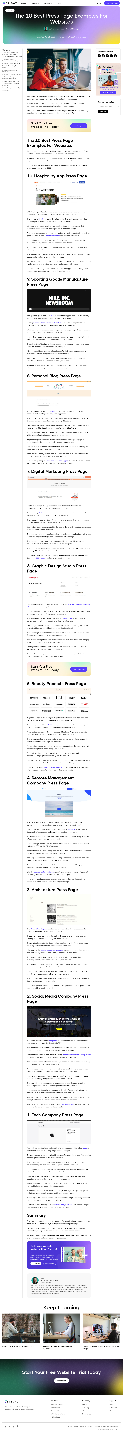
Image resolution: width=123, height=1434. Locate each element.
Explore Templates (49, 1263)
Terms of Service (86, 1426)
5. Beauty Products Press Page (12, 74)
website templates (52, 236)
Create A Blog (56, 1411)
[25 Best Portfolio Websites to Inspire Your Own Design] (102, 1332)
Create (23, 3)
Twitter (10, 1426)
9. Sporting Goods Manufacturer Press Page (10, 60)
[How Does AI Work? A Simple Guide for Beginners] (61, 1332)
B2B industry (41, 558)
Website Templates (58, 1414)
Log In (99, 3)
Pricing (58, 3)
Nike (52, 316)
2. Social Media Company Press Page (10, 84)
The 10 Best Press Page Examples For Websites (10, 53)
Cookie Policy (113, 1426)
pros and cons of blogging (57, 461)
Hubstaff (71, 829)
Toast (41, 219)
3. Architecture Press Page (10, 81)
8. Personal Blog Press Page (11, 63)
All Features (55, 1417)
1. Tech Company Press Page (11, 88)
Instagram (14, 1426)
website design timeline (64, 1205)
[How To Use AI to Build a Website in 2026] (21, 1332)
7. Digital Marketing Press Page (10, 66)
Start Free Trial (108, 92)
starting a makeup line (53, 767)
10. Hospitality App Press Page (12, 56)
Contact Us (113, 1411)
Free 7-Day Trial (112, 3)
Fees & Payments (100, 1426)
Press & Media (87, 1414)
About (84, 1404)
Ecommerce (55, 1408)
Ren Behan (54, 411)
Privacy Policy (73, 1426)
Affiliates (85, 1411)
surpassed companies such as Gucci (48, 323)
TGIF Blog (10, 10)
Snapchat (53, 1041)
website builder (68, 1104)
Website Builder (57, 1404)
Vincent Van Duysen (39, 929)
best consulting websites (44, 872)
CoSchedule (43, 513)
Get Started (61, 1381)
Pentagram (67, 618)
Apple (85, 1148)
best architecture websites (52, 950)
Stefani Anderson (58, 29)
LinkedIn (18, 1426)
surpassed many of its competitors (76, 1055)
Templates (35, 3)
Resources (47, 3)
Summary (5, 90)
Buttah (51, 725)
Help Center (113, 1408)
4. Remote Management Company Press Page (10, 77)
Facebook (6, 1426)
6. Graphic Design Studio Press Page (10, 71)
